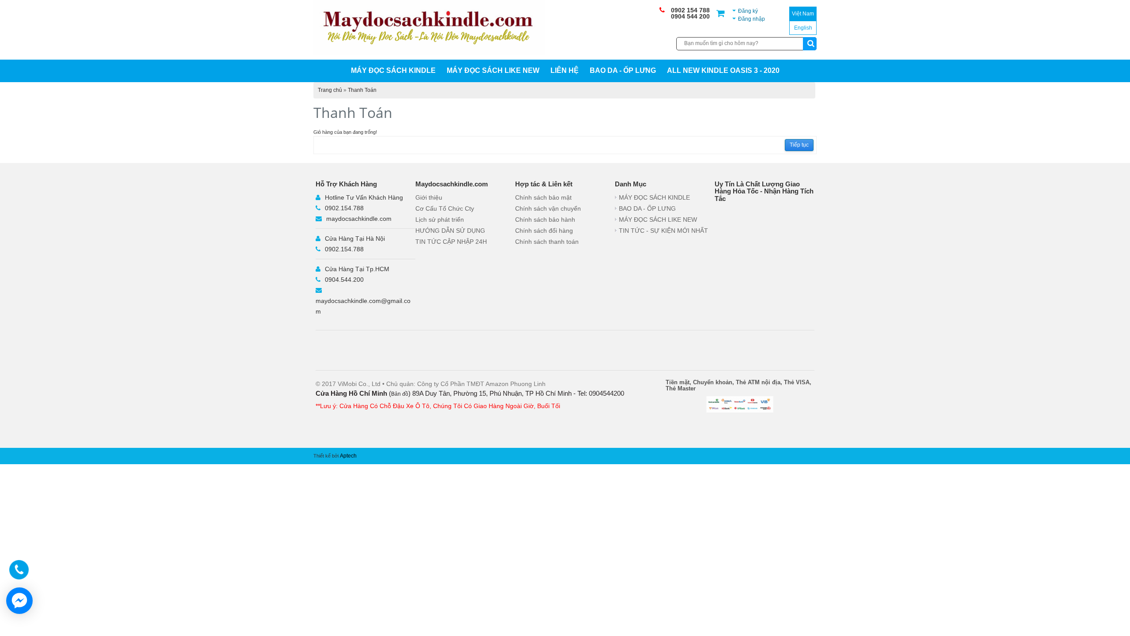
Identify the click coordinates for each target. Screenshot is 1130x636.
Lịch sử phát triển (439, 219)
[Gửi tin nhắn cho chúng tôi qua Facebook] (19, 600)
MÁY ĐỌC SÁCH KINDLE (393, 70)
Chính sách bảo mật (543, 197)
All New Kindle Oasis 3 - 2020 (723, 70)
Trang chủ (330, 90)
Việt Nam (803, 14)
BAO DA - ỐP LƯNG (623, 70)
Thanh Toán (362, 90)
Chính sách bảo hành (545, 219)
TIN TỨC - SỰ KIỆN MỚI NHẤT (663, 230)
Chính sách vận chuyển (548, 208)
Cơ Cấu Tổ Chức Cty (444, 208)
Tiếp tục (799, 145)
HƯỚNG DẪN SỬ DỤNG (450, 230)
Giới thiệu (428, 197)
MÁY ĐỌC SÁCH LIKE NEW (493, 70)
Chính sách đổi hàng (544, 230)
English (803, 28)
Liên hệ (564, 70)
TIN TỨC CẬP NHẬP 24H (451, 241)
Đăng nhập (751, 19)
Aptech (348, 456)
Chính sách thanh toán (547, 241)
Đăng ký (748, 11)
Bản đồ (399, 394)
